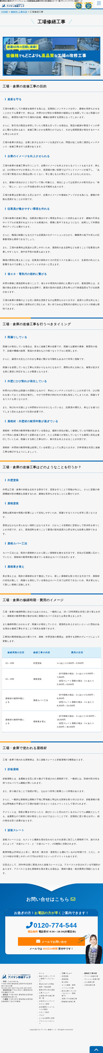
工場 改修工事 (89, 985)
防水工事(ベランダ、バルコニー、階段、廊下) (70, 993)
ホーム (41, 973)
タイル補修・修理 (68, 985)
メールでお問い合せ (54, 941)
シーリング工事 (68, 988)
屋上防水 (65, 982)
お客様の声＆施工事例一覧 (46, 997)
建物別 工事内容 (90, 973)
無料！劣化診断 (45, 987)
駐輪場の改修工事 (68, 1002)
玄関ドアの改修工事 (69, 999)
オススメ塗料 (44, 1004)
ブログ (41, 1015)
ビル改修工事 (89, 982)
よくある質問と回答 (46, 1018)
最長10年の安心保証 (47, 990)
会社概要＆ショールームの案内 (46, 1008)
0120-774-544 (55, 925)
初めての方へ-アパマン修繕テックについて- (47, 978)
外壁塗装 (65, 976)
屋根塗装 (65, 979)
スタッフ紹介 (44, 1012)
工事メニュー (67, 973)
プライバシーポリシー (46, 1022)
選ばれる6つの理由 (46, 984)
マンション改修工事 (92, 979)
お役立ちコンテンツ (46, 1001)
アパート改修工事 (91, 976)
